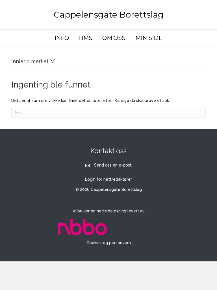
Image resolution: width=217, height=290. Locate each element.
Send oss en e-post (113, 165)
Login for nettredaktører (108, 179)
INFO (62, 38)
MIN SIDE (148, 38)
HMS (85, 38)
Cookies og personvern (108, 242)
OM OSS (113, 38)
